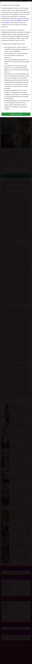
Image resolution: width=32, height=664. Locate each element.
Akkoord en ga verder (16, 114)
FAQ (23, 40)
